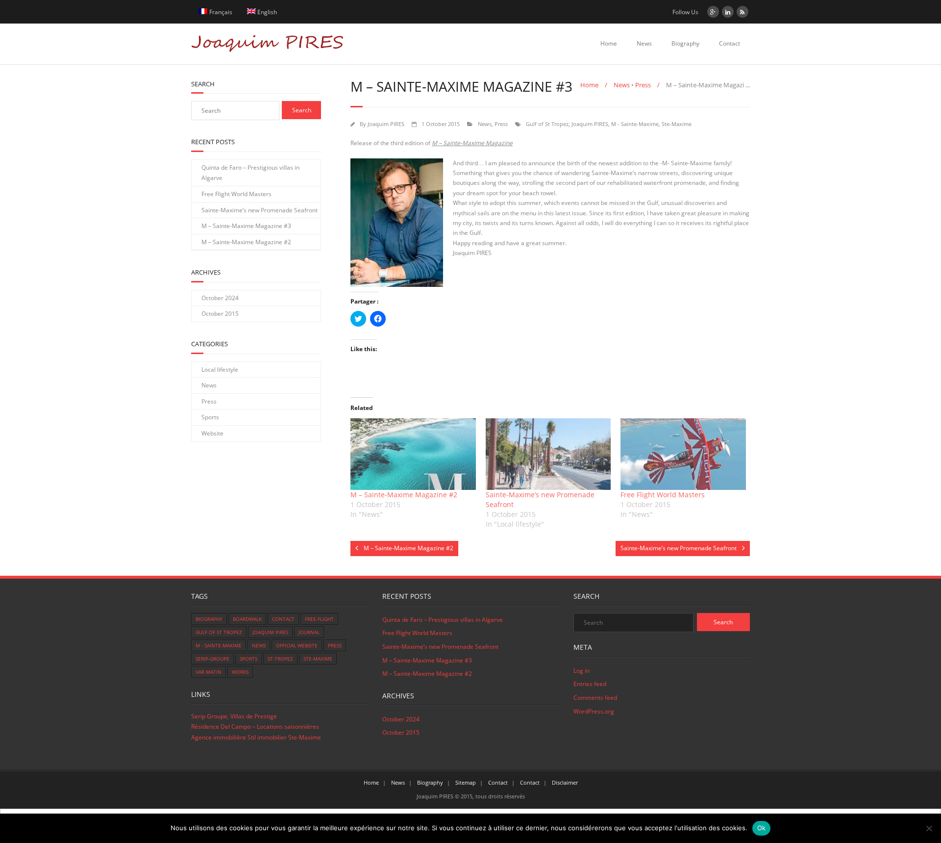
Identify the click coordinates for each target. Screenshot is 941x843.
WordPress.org (593, 711)
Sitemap (465, 782)
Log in (581, 670)
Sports (210, 417)
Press (643, 84)
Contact (729, 43)
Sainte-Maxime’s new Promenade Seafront (259, 210)
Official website (297, 645)
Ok (761, 828)
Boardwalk (247, 618)
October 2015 (220, 313)
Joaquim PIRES (386, 124)
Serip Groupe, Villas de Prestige (234, 716)
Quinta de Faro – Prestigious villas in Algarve (250, 172)
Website (212, 433)
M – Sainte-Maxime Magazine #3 (246, 226)
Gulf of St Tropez (547, 124)
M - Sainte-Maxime (635, 124)
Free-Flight (319, 618)
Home (608, 43)
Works (240, 671)
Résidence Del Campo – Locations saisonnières (255, 726)
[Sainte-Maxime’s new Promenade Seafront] (548, 454)
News (644, 43)
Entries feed (589, 684)
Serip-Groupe (212, 658)
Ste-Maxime (677, 124)
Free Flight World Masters (662, 494)
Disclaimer (565, 782)
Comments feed (595, 697)
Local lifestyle (219, 369)
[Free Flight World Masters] (683, 454)
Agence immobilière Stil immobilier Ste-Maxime (256, 737)
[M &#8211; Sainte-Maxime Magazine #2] (413, 454)
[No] (929, 828)
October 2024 (220, 298)
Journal (309, 632)
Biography (685, 43)
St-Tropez (280, 658)
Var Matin (209, 671)
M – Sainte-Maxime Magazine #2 (403, 494)
